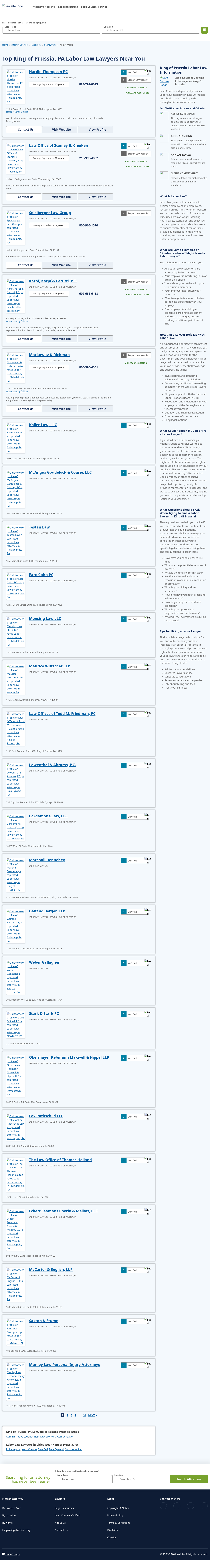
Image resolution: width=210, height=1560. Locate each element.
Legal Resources (68, 6)
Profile (97, 130)
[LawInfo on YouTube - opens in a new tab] (190, 1505)
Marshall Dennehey (47, 859)
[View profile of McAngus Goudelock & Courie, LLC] (15, 489)
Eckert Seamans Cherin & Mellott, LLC (63, 1210)
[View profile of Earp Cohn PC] (15, 586)
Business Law (37, 1436)
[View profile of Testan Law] (15, 540)
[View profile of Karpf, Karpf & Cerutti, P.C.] (15, 295)
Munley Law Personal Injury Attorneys (64, 1364)
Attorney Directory (19, 44)
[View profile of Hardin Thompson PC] (15, 86)
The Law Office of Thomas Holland (60, 1159)
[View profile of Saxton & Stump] (15, 1332)
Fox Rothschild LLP (46, 1115)
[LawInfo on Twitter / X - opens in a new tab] (176, 1505)
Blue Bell (43, 1449)
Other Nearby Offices (17, 111)
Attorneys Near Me (43, 6)
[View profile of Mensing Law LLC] (15, 631)
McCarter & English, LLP (51, 1269)
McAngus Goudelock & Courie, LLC (60, 472)
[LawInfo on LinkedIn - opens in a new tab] (204, 1505)
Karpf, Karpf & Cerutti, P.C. (53, 280)
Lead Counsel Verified (94, 6)
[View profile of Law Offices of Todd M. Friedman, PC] (15, 728)
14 (84, 1415)
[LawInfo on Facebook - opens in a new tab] (163, 1505)
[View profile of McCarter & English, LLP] (15, 1284)
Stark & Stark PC (44, 1013)
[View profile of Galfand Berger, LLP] (15, 926)
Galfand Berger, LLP (47, 910)
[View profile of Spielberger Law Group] (15, 227)
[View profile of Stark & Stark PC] (15, 1024)
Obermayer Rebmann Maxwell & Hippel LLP (69, 1057)
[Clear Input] (97, 30)
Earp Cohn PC (41, 574)
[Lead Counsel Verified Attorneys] (166, 81)
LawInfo (60, 1498)
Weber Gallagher (44, 962)
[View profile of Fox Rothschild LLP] (15, 1127)
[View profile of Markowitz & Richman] (15, 367)
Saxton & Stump (43, 1320)
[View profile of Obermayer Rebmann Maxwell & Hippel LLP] (15, 1076)
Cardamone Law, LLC (48, 815)
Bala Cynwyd (56, 1449)
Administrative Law (17, 1436)
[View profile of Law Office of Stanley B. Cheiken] (15, 158)
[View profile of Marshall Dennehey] (15, 874)
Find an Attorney (12, 1498)
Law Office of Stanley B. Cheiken (58, 145)
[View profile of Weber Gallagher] (15, 977)
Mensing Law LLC (45, 618)
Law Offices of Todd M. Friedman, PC (62, 713)
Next (91, 1415)
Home (5, 44)
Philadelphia (13, 1449)
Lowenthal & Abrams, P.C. (52, 764)
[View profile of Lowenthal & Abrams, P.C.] (15, 779)
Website (61, 130)
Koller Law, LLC (43, 424)
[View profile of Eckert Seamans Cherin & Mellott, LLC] (15, 1229)
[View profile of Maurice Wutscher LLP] (15, 679)
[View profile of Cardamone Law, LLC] (15, 827)
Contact (25, 130)
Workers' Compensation (60, 1436)
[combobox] (51, 30)
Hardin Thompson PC (48, 71)
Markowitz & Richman (49, 354)
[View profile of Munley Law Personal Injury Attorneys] (15, 1381)
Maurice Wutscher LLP (49, 665)
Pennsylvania (50, 44)
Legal (110, 1498)
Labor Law (36, 44)
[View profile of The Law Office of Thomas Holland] (15, 1174)
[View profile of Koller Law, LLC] (15, 437)
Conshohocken (73, 1449)
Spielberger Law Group (50, 212)
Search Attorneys (188, 1479)
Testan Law (39, 527)
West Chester (29, 1449)
